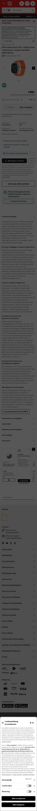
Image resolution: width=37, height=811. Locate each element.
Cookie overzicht (17, 774)
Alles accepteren (18, 798)
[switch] (29, 786)
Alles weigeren (18, 805)
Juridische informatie (28, 774)
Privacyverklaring (6, 774)
